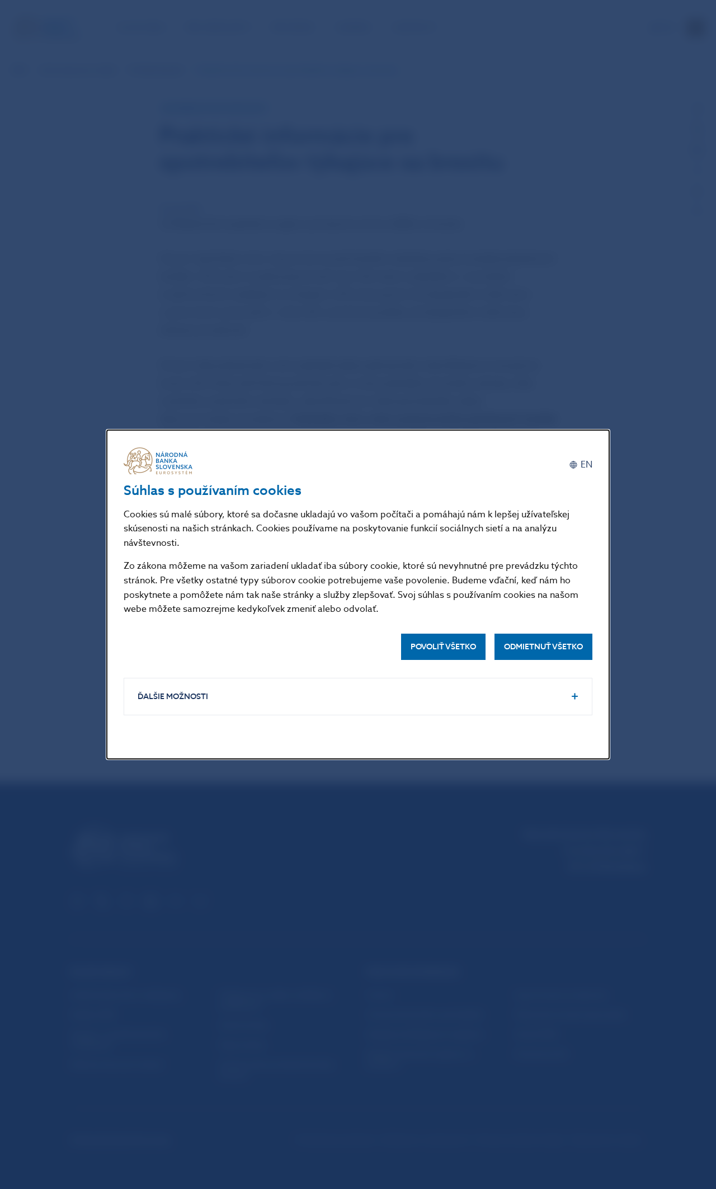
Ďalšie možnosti (173, 696)
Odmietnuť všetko (543, 647)
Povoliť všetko (443, 647)
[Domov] (160, 461)
